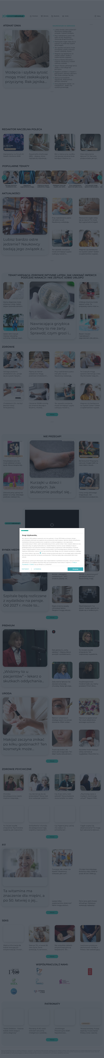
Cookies (32, 564)
